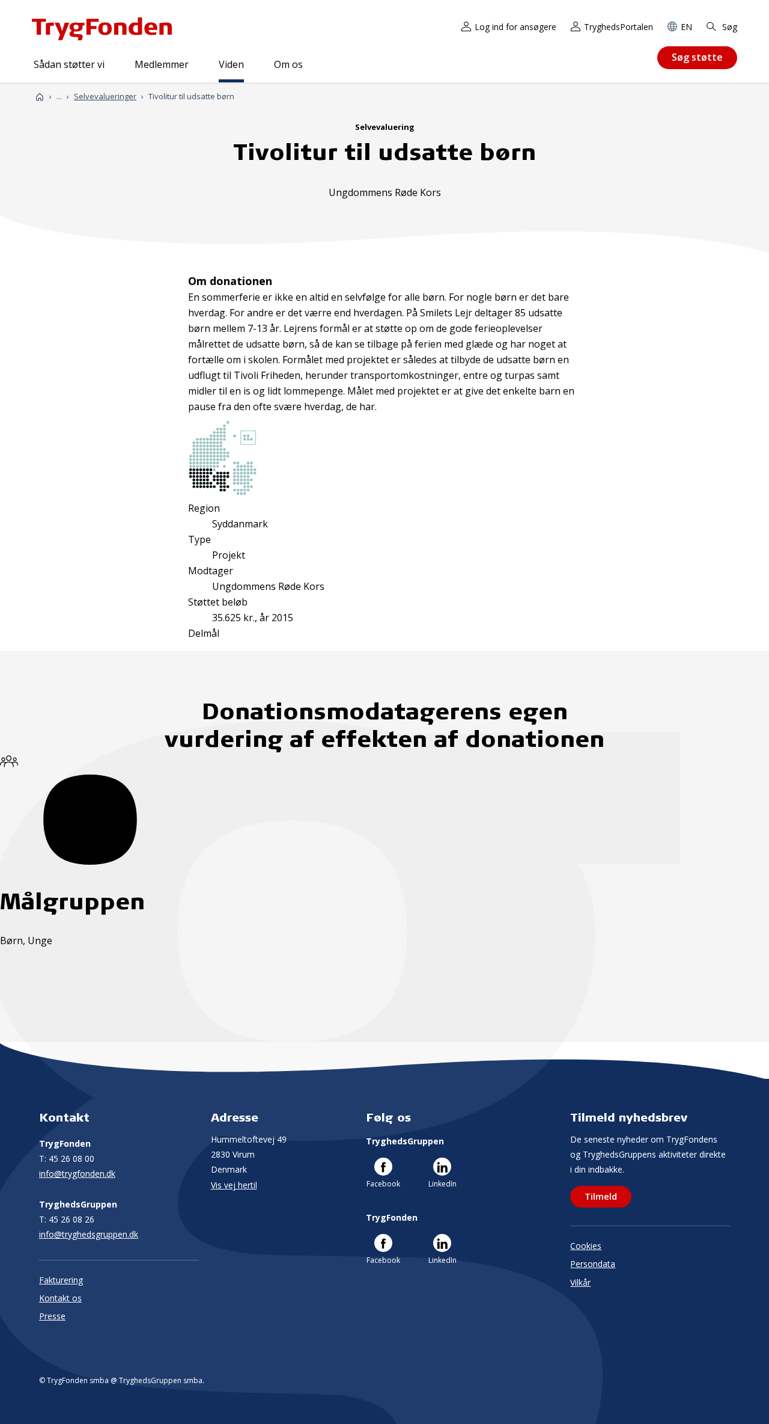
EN (686, 26)
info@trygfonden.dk (77, 1173)
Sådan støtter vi (69, 64)
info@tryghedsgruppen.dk (88, 1234)
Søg (728, 26)
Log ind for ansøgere (515, 26)
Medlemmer (162, 64)
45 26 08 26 (66, 1219)
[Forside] (39, 96)
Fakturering (61, 1280)
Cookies (585, 1245)
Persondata (592, 1263)
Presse (52, 1316)
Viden (231, 64)
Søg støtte (697, 57)
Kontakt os (60, 1298)
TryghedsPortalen (618, 26)
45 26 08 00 (66, 1158)
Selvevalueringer (105, 96)
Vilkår (580, 1282)
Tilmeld (601, 1196)
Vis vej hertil (234, 1185)
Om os (288, 64)
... (59, 96)
